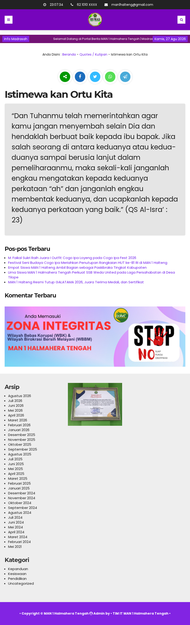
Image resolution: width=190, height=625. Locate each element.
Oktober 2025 (19, 444)
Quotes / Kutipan (93, 54)
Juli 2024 (15, 517)
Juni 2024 (16, 522)
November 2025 (21, 439)
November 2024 (21, 498)
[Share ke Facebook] (80, 77)
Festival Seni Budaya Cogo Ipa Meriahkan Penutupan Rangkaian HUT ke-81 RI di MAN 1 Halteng (87, 262)
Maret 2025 (17, 478)
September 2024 (22, 507)
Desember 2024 (21, 493)
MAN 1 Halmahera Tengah (66, 613)
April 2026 (16, 415)
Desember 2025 (21, 434)
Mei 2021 (15, 546)
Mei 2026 (15, 410)
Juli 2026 (15, 400)
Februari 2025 (19, 483)
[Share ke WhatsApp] (110, 77)
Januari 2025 (19, 488)
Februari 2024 (19, 541)
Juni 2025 (16, 463)
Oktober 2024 (19, 502)
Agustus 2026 (19, 395)
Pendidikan (17, 578)
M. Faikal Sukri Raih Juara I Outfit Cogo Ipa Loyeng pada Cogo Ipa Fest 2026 (72, 257)
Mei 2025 (15, 468)
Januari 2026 (18, 429)
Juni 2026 (16, 405)
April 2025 (16, 473)
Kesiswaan (17, 573)
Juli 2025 (15, 459)
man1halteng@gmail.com (132, 4)
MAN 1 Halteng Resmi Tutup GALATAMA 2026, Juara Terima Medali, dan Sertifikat (76, 282)
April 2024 (16, 532)
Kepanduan (18, 568)
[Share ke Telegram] (125, 77)
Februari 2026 (19, 425)
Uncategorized (21, 583)
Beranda (69, 54)
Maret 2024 (17, 536)
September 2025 (22, 449)
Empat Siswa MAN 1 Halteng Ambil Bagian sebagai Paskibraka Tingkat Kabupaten (77, 267)
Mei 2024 (15, 527)
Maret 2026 (17, 420)
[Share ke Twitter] (95, 77)
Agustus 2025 (19, 454)
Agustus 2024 (19, 512)
